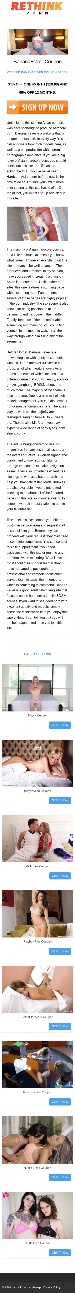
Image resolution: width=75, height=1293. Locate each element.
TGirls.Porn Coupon (37, 1243)
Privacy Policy (51, 1287)
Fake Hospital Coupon (37, 1092)
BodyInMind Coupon (37, 791)
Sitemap (36, 1287)
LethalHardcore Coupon (37, 1017)
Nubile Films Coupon (37, 1167)
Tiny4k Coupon (38, 715)
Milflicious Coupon (38, 866)
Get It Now (60, 725)
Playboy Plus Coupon (38, 941)
